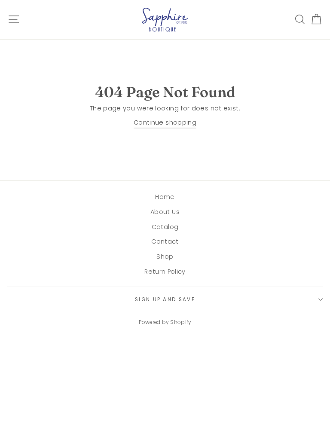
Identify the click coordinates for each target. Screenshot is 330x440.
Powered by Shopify (165, 322)
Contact (165, 241)
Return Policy (165, 271)
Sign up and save (165, 299)
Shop (164, 256)
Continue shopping (165, 122)
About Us (165, 212)
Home (164, 196)
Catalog (165, 227)
